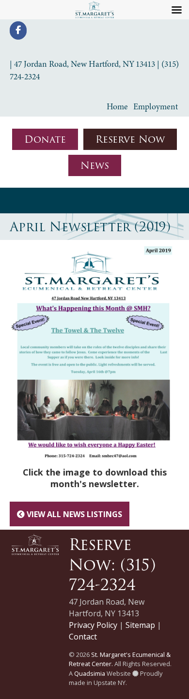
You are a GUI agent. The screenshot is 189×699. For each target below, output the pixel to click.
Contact (83, 636)
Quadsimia (89, 673)
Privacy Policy (93, 625)
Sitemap (140, 625)
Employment (155, 106)
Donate (45, 139)
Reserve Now (130, 139)
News (94, 165)
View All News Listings (73, 514)
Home (117, 106)
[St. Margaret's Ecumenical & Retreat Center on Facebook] (18, 30)
